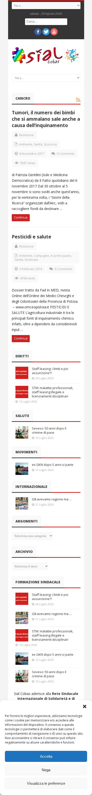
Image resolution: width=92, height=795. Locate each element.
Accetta (46, 756)
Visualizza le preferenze (46, 783)
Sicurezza (50, 144)
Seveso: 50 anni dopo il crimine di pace (49, 430)
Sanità (38, 144)
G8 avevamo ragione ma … (52, 499)
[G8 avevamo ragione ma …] (21, 503)
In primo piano (61, 256)
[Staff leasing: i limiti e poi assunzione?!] (21, 373)
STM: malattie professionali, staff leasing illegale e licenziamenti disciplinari (52, 392)
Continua (20, 217)
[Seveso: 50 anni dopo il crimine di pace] (21, 432)
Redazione (26, 135)
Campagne (41, 256)
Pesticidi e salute (31, 237)
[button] (84, 706)
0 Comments (65, 154)
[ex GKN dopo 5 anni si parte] (21, 469)
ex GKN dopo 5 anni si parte (52, 464)
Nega (46, 770)
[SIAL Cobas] (46, 55)
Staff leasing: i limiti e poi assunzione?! (50, 370)
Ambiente (25, 144)
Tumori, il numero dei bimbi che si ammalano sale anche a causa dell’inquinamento (46, 118)
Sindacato (31, 260)
